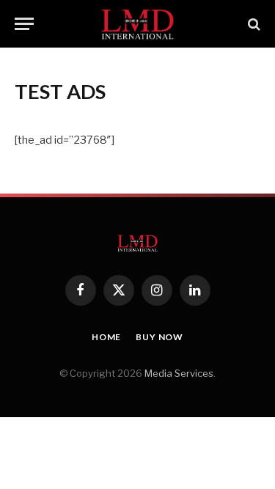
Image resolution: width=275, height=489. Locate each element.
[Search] (252, 23)
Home (106, 336)
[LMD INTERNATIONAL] (137, 24)
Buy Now (159, 336)
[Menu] (24, 23)
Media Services (178, 373)
